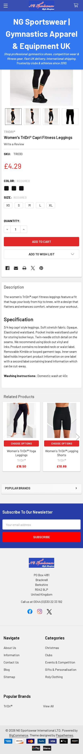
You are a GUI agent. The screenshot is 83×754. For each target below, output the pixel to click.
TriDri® (8, 706)
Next (78, 437)
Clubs (48, 655)
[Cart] (77, 5)
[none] (13, 116)
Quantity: (12, 221)
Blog (7, 669)
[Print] (24, 268)
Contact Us (11, 662)
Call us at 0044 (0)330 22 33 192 (41, 601)
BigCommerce (18, 735)
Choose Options (21, 443)
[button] (41, 254)
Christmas (52, 648)
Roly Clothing (54, 677)
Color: (17, 181)
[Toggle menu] (5, 5)
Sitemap (9, 677)
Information (12, 655)
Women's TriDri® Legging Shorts (61, 453)
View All (48, 706)
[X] (32, 268)
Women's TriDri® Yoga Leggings (21, 453)
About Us (10, 648)
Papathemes (64, 735)
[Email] (16, 268)
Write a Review (14, 144)
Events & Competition (60, 662)
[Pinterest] (41, 268)
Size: (15, 197)
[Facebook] (7, 268)
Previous (5, 437)
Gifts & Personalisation (60, 669)
